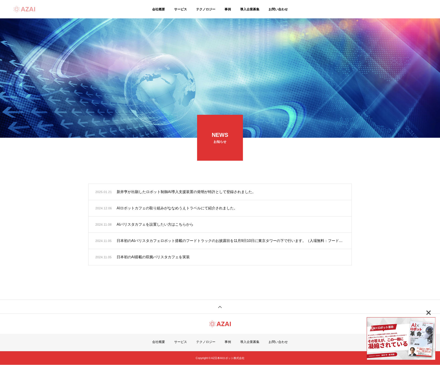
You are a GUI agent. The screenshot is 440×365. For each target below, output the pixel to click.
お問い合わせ (278, 9)
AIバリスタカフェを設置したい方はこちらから (155, 224)
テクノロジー (205, 9)
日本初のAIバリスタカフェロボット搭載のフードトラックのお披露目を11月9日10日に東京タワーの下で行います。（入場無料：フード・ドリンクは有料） (231, 241)
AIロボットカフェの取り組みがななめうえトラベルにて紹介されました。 (177, 208)
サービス (180, 9)
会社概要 (158, 9)
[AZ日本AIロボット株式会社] (24, 9)
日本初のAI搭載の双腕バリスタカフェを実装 (153, 257)
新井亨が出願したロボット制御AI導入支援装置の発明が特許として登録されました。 (186, 192)
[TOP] (220, 307)
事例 (228, 9)
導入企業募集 (249, 9)
